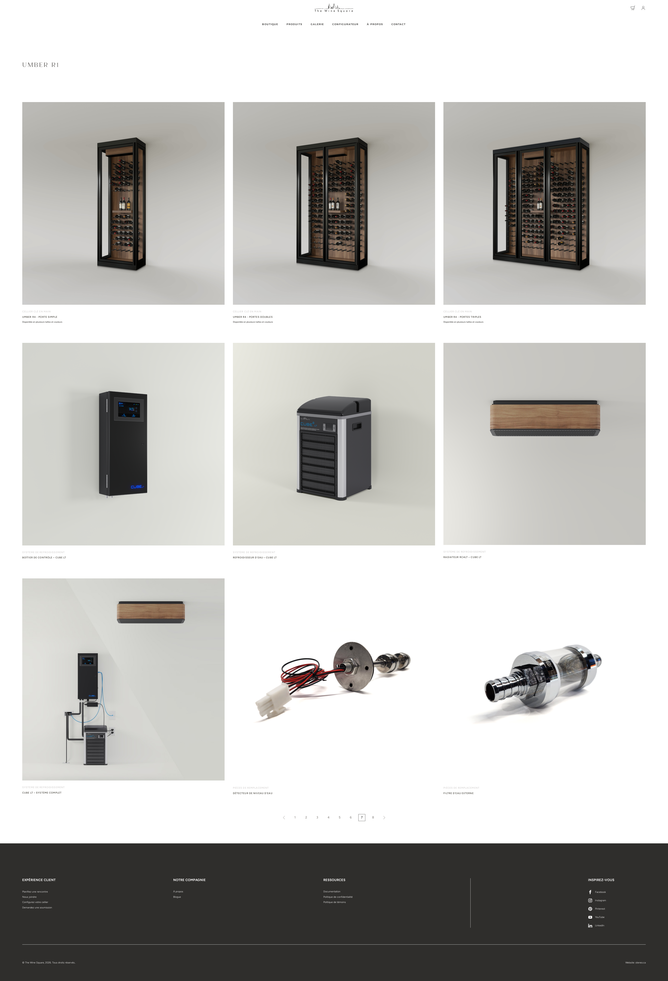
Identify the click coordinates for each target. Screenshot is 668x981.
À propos (375, 24)
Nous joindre (29, 896)
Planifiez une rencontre (35, 891)
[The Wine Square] (334, 8)
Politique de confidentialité (338, 896)
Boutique (270, 24)
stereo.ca (640, 962)
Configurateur (345, 24)
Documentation (331, 891)
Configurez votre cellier (35, 902)
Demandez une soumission (37, 907)
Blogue (177, 896)
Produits (294, 24)
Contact (398, 24)
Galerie (317, 24)
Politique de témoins (334, 902)
